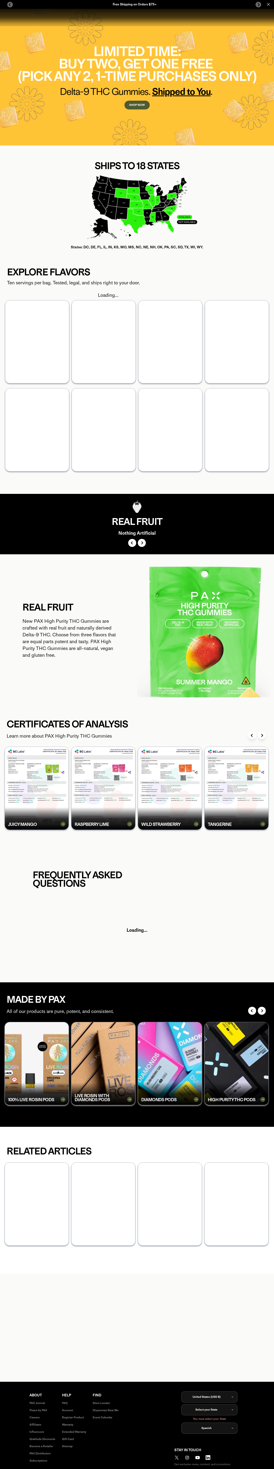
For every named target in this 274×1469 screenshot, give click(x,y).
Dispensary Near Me (106, 1410)
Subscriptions (38, 1460)
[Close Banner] (268, 4)
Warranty (67, 1424)
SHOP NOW (137, 105)
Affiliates (35, 1424)
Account (67, 1410)
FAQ (65, 1403)
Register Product (73, 1417)
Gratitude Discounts (42, 1439)
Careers (34, 1417)
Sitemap (67, 1446)
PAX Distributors (40, 1453)
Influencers (36, 1432)
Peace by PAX (38, 1410)
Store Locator (101, 1403)
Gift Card (68, 1439)
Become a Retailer (41, 1446)
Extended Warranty (74, 1432)
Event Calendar (102, 1417)
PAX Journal (37, 1403)
